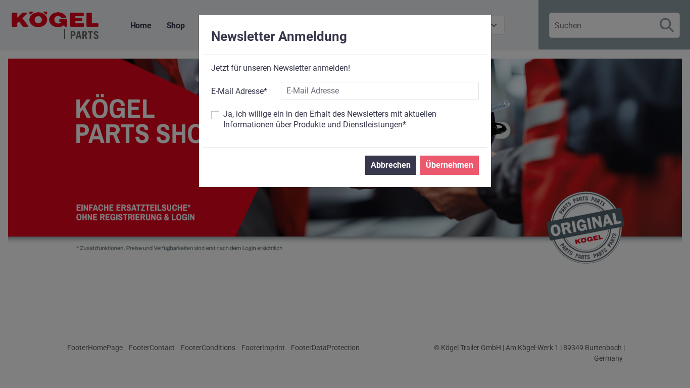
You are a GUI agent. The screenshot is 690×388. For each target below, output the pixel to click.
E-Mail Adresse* (239, 91)
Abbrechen (391, 165)
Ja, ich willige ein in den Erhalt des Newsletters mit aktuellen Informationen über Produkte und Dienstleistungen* (329, 119)
